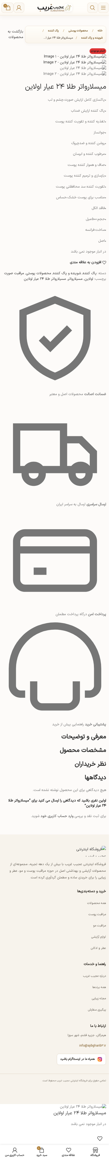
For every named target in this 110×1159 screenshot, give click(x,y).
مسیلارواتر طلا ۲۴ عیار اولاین (45, 279)
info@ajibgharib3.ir (92, 1045)
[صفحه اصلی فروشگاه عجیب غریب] (85, 851)
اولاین (88, 279)
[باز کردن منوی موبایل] (103, 8)
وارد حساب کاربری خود (56, 816)
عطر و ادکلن (98, 948)
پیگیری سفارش (97, 1009)
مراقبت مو (99, 925)
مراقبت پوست (97, 914)
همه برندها (99, 987)
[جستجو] (92, 8)
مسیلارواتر (75, 279)
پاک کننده (53, 31)
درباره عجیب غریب (94, 976)
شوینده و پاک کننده (92, 38)
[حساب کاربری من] (19, 8)
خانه (100, 31)
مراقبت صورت (14, 273)
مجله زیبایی (99, 998)
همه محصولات (96, 903)
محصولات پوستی (78, 31)
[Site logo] (55, 7)
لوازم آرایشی (98, 937)
